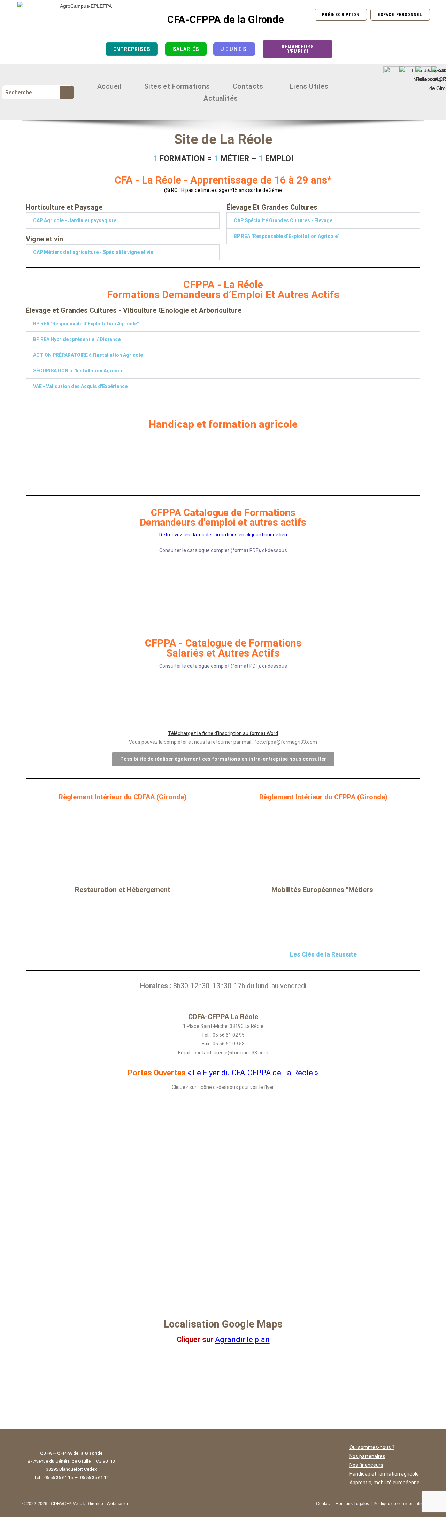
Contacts (248, 86)
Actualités (220, 98)
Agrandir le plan (242, 1339)
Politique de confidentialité (399, 1503)
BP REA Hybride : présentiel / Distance (77, 339)
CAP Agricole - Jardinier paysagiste (74, 220)
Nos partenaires (367, 1456)
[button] (250, 86)
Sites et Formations (177, 86)
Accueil (109, 86)
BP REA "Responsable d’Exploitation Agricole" (286, 236)
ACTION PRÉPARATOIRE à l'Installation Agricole (88, 355)
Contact (323, 1503)
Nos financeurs (366, 1465)
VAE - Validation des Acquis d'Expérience (80, 386)
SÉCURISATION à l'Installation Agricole (78, 370)
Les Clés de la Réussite (323, 954)
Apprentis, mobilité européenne (384, 1482)
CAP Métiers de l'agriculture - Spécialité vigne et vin (93, 252)
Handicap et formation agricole (384, 1474)
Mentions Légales (352, 1503)
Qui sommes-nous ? (371, 1447)
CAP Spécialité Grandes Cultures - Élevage (283, 220)
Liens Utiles (309, 86)
